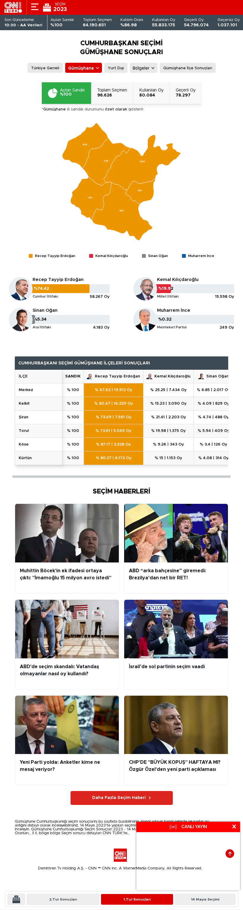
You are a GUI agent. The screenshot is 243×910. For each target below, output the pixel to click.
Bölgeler (141, 68)
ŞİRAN (23, 417)
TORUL (24, 431)
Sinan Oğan (45, 310)
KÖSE (24, 444)
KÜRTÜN (25, 458)
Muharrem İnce (173, 310)
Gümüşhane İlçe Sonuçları (187, 68)
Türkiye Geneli (45, 68)
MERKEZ (26, 390)
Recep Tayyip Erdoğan (58, 279)
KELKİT (24, 404)
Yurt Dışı (116, 68)
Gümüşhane (81, 68)
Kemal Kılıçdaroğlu (178, 279)
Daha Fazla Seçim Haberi (119, 798)
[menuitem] (85, 145)
